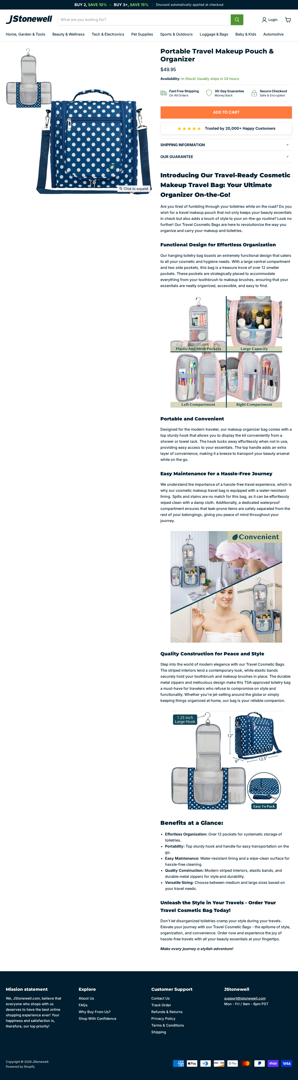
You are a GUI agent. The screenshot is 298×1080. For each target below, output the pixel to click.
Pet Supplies (142, 34)
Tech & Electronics (108, 34)
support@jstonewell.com (245, 998)
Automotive (273, 34)
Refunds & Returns (167, 1012)
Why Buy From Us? (95, 1012)
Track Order (161, 1005)
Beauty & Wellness (68, 34)
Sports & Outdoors (176, 34)
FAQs (83, 1005)
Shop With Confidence (97, 1018)
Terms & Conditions (167, 1025)
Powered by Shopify (20, 1066)
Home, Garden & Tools (25, 34)
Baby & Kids (245, 34)
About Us (86, 998)
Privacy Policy (163, 1018)
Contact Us (160, 998)
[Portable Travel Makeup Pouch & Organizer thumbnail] (14, 208)
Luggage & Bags (214, 34)
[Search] (237, 19)
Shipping (158, 1032)
